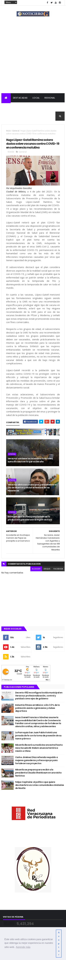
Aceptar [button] (59, 943)
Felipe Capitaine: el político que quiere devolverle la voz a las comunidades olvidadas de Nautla (39, 784)
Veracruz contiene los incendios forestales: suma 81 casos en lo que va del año (30, 460)
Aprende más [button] (23, 947)
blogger (36, 568)
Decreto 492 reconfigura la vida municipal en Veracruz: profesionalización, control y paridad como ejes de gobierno (38, 695)
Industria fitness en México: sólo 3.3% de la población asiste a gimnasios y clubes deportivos (37, 707)
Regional (50, 97)
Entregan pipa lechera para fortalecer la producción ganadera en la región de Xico (30, 518)
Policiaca (10, 106)
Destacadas (20, 97)
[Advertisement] (33, 59)
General (24, 116)
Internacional (28, 106)
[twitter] (51, 2)
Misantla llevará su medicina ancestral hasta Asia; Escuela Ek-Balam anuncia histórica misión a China (38, 747)
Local (36, 97)
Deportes (9, 116)
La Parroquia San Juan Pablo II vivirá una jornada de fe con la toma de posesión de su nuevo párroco (38, 735)
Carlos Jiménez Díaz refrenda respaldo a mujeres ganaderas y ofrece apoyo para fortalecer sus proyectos (36, 760)
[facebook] (47, 2)
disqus (47, 568)
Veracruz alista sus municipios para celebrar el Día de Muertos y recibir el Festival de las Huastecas (32, 487)
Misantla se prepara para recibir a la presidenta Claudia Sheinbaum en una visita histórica (38, 772)
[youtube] (55, 2)
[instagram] (60, 2)
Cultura (47, 106)
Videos (38, 116)
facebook (58, 568)
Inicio (8, 130)
